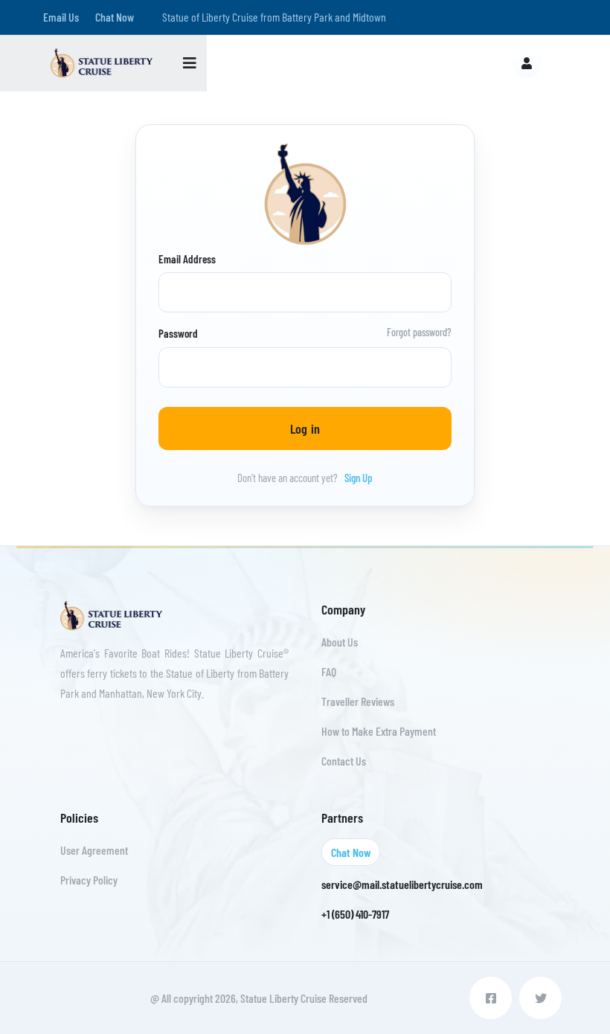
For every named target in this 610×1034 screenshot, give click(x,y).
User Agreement (94, 850)
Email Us (61, 17)
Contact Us (343, 761)
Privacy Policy (89, 880)
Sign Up (358, 477)
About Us (339, 642)
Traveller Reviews (357, 701)
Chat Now (114, 17)
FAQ (328, 671)
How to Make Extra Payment (378, 731)
